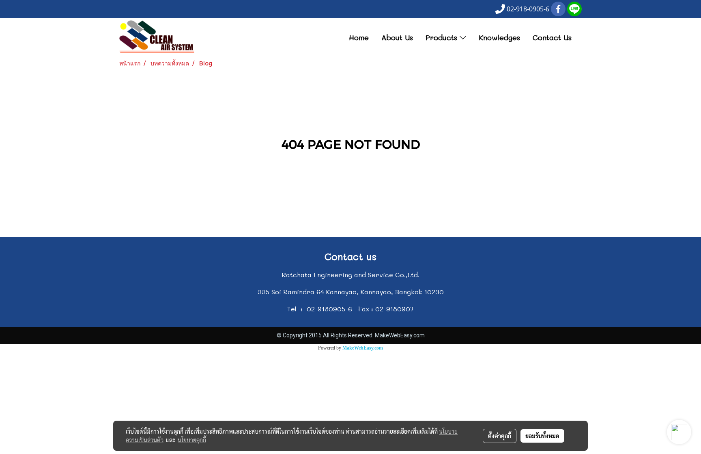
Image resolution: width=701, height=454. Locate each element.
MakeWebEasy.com (362, 348)
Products (443, 37)
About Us (397, 37)
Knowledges (499, 37)
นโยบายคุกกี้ (192, 439)
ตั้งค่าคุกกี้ (499, 435)
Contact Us (552, 37)
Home (359, 37)
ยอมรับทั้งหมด (542, 435)
